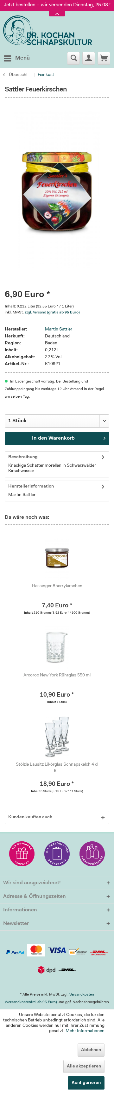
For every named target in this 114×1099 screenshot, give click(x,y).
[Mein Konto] (88, 58)
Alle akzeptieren (84, 1066)
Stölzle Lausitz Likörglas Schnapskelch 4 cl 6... (57, 768)
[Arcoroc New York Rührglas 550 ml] (57, 647)
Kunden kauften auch (30, 817)
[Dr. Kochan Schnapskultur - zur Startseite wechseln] (47, 30)
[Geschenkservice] (21, 853)
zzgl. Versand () (52, 312)
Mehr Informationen (85, 1031)
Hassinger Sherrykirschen (57, 586)
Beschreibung (23, 457)
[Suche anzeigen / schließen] (73, 58)
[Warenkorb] (104, 58)
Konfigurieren (86, 1083)
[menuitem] (16, 58)
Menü (22, 58)
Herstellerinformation (31, 486)
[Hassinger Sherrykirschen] (57, 558)
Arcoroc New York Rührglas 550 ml (57, 675)
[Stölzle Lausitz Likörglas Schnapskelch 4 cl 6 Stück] (57, 736)
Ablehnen (91, 1050)
